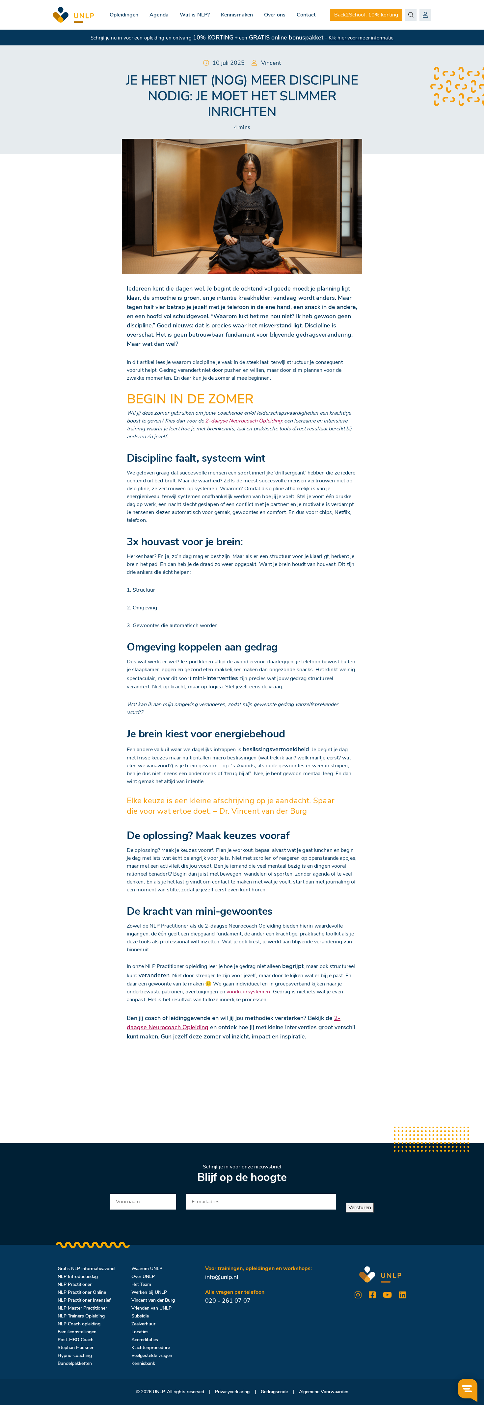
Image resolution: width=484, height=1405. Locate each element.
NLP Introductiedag (78, 1276)
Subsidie (140, 1316)
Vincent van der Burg (153, 1300)
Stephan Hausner (76, 1347)
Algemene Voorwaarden (323, 1392)
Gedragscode (274, 1392)
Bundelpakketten (75, 1363)
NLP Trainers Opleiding (81, 1316)
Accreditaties (144, 1340)
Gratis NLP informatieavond (86, 1268)
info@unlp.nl (221, 1277)
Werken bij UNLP (149, 1292)
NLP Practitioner (75, 1284)
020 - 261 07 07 (228, 1301)
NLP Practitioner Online (82, 1292)
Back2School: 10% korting (366, 14)
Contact (306, 14)
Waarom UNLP (146, 1268)
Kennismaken (237, 14)
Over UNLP (143, 1276)
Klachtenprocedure (150, 1347)
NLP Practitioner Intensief (84, 1300)
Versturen (359, 1207)
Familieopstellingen (77, 1332)
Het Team (141, 1284)
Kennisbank (143, 1363)
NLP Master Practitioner (82, 1308)
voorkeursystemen (248, 991)
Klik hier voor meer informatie (361, 38)
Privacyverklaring (232, 1392)
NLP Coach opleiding (79, 1324)
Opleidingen (124, 14)
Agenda (159, 14)
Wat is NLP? (195, 14)
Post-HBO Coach (76, 1340)
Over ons (274, 14)
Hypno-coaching (75, 1355)
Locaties (139, 1332)
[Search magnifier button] (411, 15)
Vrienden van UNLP (151, 1308)
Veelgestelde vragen (151, 1355)
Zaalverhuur (143, 1324)
